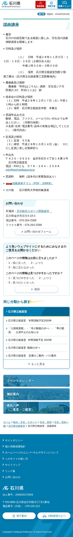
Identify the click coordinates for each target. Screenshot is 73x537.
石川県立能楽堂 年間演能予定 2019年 (30, 339)
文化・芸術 (46, 422)
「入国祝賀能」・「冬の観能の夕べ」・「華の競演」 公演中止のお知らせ (36, 330)
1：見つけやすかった (21, 278)
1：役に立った (17, 262)
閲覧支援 (51, 6)
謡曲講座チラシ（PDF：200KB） (32, 183)
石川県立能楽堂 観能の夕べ (24, 347)
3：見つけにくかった (21, 282)
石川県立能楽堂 (17, 311)
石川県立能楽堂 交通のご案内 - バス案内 (32, 355)
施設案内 (13, 394)
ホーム (7, 422)
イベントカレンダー (20, 380)
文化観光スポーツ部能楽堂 (34, 211)
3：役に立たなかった (21, 267)
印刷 (42, 14)
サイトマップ (12, 464)
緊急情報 (40, 6)
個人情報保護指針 (15, 446)
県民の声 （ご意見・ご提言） (20, 407)
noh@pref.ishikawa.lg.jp (20, 169)
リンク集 (10, 471)
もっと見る (38, 364)
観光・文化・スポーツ (25, 422)
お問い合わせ (12, 477)
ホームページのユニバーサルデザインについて (32, 452)
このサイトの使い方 (16, 458)
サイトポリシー (14, 440)
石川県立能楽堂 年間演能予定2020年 (30, 320)
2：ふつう (37, 262)
